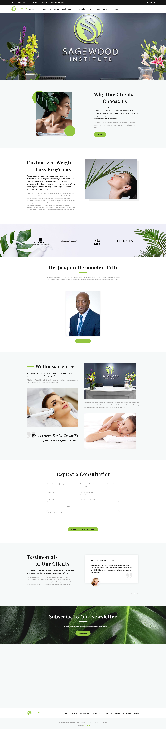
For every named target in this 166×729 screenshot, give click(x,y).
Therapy (33, 63)
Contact (115, 9)
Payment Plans (81, 9)
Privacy (89, 722)
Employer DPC (67, 9)
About (31, 9)
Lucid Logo (87, 725)
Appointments (95, 9)
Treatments (41, 9)
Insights (106, 9)
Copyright (103, 722)
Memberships (54, 9)
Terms (96, 722)
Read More (83, 341)
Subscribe (83, 633)
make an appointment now (83, 529)
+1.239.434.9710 (20, 2)
